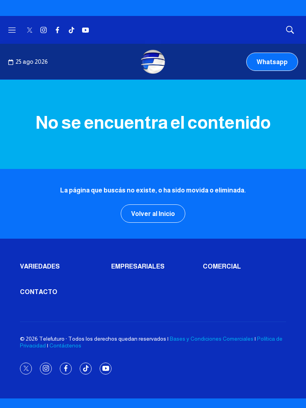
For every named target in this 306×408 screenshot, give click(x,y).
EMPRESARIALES (138, 266)
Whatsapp (272, 62)
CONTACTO (38, 291)
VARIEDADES (40, 266)
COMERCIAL (222, 266)
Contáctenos (65, 345)
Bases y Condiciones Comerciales (211, 338)
